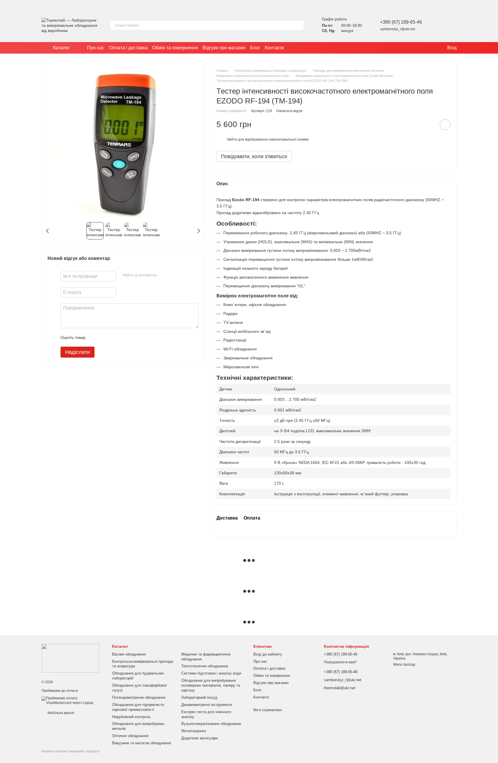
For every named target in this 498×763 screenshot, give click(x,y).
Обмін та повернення (175, 47)
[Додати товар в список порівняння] (429, 124)
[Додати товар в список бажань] (445, 124)
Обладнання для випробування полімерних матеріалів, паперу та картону (210, 685)
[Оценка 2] (104, 337)
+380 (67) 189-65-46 (401, 22)
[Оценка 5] (132, 337)
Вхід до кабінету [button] (267, 654)
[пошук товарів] (298, 25)
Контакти (274, 47)
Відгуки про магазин (224, 47)
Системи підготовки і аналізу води (211, 673)
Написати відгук (289, 111)
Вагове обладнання (129, 654)
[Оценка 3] (113, 337)
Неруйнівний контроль (131, 717)
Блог (255, 47)
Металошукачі (193, 731)
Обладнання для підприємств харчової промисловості (138, 707)
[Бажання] (437, 25)
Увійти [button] (232, 139)
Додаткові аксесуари (199, 738)
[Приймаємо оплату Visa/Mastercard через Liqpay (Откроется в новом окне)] (72, 700)
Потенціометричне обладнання (138, 697)
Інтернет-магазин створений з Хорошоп (70, 751)
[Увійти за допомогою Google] (172, 275)
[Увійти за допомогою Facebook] (163, 275)
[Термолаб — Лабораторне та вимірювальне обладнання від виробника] (70, 658)
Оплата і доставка (128, 47)
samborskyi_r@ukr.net (397, 29)
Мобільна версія (60, 713)
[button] (493, 4)
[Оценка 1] (95, 337)
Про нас (95, 47)
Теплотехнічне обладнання (204, 666)
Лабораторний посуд (199, 697)
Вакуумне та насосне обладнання (141, 743)
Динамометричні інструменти (206, 704)
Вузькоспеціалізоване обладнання (211, 724)
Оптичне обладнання (130, 736)
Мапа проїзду (404, 664)
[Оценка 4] (122, 337)
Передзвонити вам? (340, 662)
